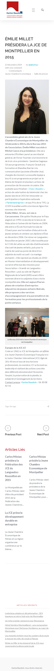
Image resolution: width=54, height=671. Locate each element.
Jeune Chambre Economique (18, 74)
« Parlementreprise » (15, 202)
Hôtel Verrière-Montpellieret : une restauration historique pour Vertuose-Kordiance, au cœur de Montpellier (27, 628)
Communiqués (15, 70)
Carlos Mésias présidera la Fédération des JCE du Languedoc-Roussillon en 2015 (14, 468)
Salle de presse (41, 74)
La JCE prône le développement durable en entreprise (14, 518)
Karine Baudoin (29, 382)
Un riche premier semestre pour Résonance (24, 620)
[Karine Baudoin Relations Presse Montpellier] (16, 9)
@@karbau (33, 64)
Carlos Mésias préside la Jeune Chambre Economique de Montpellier (38, 464)
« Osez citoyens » (36, 188)
